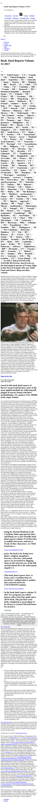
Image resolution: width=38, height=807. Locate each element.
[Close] (2, 665)
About (6, 550)
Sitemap (6, 799)
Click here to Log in (21, 733)
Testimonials (7, 571)
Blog (5, 47)
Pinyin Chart (7, 45)
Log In (6, 43)
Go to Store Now (5, 627)
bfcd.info (7, 752)
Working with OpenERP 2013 (23, 776)
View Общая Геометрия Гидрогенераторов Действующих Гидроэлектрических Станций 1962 (17, 783)
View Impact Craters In (29, 737)
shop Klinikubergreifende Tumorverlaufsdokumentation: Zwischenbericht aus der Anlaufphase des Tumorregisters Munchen (16, 758)
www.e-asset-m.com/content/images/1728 (12, 771)
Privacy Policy (8, 588)
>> (2, 71)
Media (14, 550)
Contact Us (14, 571)
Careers (6, 50)
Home (6, 801)
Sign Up (3, 39)
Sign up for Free (5, 722)
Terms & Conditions (18, 588)
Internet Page (13, 737)
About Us (7, 48)
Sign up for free (6, 376)
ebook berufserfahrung (7, 768)
